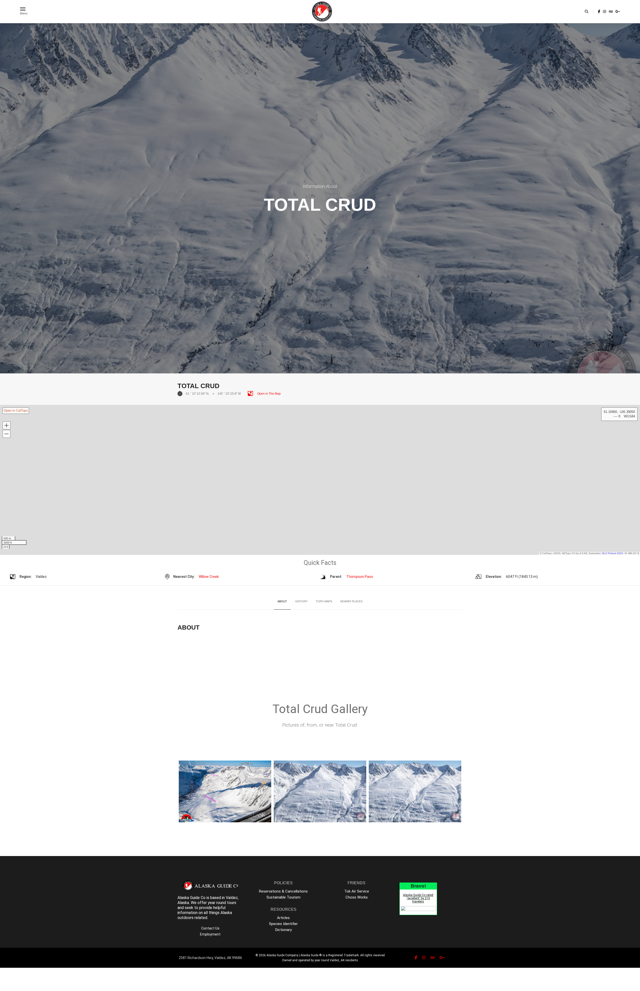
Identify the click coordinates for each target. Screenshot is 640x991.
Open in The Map (268, 393)
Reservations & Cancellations (283, 891)
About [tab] (282, 601)
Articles (283, 918)
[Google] (617, 11)
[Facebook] (599, 11)
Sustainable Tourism (283, 897)
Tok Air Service (356, 891)
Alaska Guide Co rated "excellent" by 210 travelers (418, 898)
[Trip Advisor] (611, 11)
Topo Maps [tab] (324, 601)
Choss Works (357, 897)
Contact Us (210, 928)
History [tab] (301, 601)
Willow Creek (209, 577)
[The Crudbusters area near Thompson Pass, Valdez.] (415, 791)
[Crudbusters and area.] (320, 791)
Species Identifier (283, 924)
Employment (210, 934)
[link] (599, 11)
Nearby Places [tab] (351, 601)
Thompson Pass (359, 577)
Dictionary (283, 930)
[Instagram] (604, 11)
